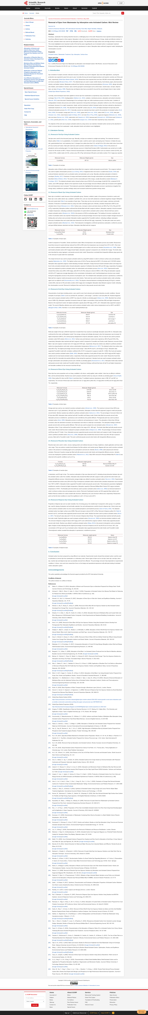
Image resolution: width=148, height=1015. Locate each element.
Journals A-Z (53, 995)
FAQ (25, 115)
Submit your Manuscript (79, 1013)
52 (49, 921)
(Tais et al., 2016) (110, 479)
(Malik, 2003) (73, 353)
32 (49, 793)
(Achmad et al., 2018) (103, 117)
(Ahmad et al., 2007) (111, 425)
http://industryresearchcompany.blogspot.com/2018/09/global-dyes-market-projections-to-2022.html (79, 706)
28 (49, 767)
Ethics (69, 995)
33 (49, 800)
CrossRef (64, 596)
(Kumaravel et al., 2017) (98, 360)
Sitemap (52, 1002)
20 (49, 716)
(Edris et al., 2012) (70, 339)
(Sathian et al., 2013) (79, 98)
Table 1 (59, 141)
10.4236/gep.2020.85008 (58, 31)
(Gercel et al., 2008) (93, 518)
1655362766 (30, 215)
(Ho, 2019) (93, 107)
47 (49, 889)
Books (57, 8)
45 (49, 875)
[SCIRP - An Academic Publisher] (34, 3)
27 (49, 759)
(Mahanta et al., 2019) (115, 115)
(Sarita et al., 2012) (94, 413)
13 (49, 673)
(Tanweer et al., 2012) (54, 115)
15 (49, 687)
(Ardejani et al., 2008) (95, 429)
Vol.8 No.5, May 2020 (83, 18)
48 (49, 894)
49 (49, 901)
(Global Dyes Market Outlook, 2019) (68, 79)
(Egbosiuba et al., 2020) (59, 261)
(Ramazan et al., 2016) (67, 206)
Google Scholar (57, 596)
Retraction (112, 1002)
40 (49, 844)
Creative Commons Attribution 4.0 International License (87, 985)
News (66, 8)
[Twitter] (25, 199)
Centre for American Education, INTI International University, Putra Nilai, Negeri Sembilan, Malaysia (75, 28)
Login (121, 3)
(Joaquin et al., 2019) (85, 119)
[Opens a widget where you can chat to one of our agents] (141, 1012)
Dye (72, 54)
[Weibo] (41, 199)
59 (49, 969)
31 (49, 788)
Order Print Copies (90, 997)
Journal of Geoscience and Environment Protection (62, 18)
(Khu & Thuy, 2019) (92, 115)
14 (49, 678)
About (75, 8)
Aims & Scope (29, 22)
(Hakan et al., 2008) (102, 298)
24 (49, 743)
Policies (113, 992)
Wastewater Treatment (64, 54)
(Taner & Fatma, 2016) (105, 508)
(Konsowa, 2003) (107, 84)
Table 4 (71, 378)
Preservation (113, 1000)
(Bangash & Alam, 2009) (55, 307)
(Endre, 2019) (112, 171)
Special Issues (71, 1007)
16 (49, 690)
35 (49, 815)
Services (84, 8)
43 (49, 865)
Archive (27, 29)
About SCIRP (72, 992)
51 (49, 913)
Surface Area (84, 54)
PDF (67, 31)
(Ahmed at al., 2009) (90, 408)
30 (49, 781)
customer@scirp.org (32, 208)
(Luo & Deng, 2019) (77, 171)
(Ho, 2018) (63, 107)
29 (49, 774)
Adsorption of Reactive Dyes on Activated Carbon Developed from (34, 59)
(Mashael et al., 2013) (68, 223)
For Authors (70, 1000)
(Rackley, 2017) (58, 176)
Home (28, 8)
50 (49, 909)
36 (49, 822)
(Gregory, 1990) (61, 89)
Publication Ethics (114, 997)
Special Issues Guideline (32, 99)
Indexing (28, 39)
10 (49, 651)
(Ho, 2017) (68, 110)
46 (49, 882)
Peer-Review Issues (72, 1002)
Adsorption (77, 54)
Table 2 (63, 201)
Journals (47, 8)
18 (49, 704)
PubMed (70, 603)
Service (88, 992)
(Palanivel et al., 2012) (83, 454)
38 (49, 832)
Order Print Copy (29, 108)
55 (49, 942)
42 (49, 858)
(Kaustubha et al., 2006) (109, 247)
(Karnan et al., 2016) (62, 117)
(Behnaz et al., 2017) (95, 346)
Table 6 (118, 511)
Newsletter (27, 105)
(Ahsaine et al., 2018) (68, 213)
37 (49, 829)
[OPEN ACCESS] (103, 3)
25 (49, 747)
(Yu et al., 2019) (109, 112)
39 (49, 839)
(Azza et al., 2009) (72, 434)
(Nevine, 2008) (98, 449)
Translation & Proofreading (92, 1000)
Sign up (67, 1013)
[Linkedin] (35, 199)
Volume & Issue (89, 1004)
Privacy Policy (113, 1004)
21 (49, 723)
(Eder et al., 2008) (102, 488)
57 (49, 954)
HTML (71, 31)
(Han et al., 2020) (102, 268)
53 (49, 928)
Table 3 (63, 295)
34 (49, 808)
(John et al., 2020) (75, 112)
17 (49, 697)
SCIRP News (93, 1013)
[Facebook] (30, 199)
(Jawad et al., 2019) (83, 117)
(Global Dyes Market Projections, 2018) (59, 91)
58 (49, 959)
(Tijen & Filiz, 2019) (59, 98)
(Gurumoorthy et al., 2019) (71, 280)
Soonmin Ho (51, 26)
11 (49, 656)
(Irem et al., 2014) (92, 112)
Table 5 (118, 454)
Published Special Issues (32, 95)
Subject (52, 997)
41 (49, 851)
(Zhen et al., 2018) (66, 119)
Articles (37, 8)
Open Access (113, 995)
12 (49, 663)
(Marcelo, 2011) (52, 100)
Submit (94, 8)
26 (49, 752)
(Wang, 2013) (91, 523)
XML (75, 31)
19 (49, 709)
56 (49, 947)
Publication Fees (30, 35)
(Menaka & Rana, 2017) (65, 82)
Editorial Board (29, 32)
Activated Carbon (53, 54)
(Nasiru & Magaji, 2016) (100, 145)
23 (49, 735)
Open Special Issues (31, 92)
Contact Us (27, 112)
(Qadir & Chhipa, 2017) (74, 115)
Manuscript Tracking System (92, 995)
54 (49, 935)
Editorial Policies (71, 997)
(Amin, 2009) (61, 420)
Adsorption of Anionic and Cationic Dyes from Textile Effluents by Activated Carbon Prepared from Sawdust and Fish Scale (33, 51)
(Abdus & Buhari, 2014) (60, 178)
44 (49, 870)
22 (49, 728)
